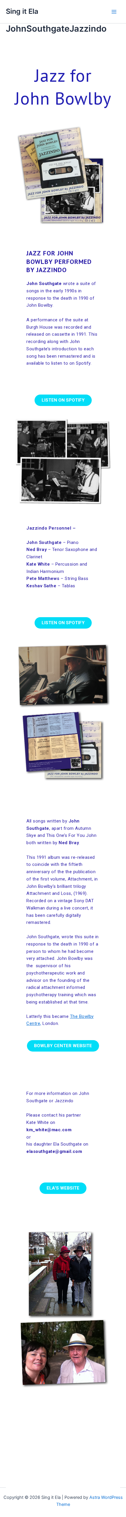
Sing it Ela (22, 11)
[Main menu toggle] (114, 12)
